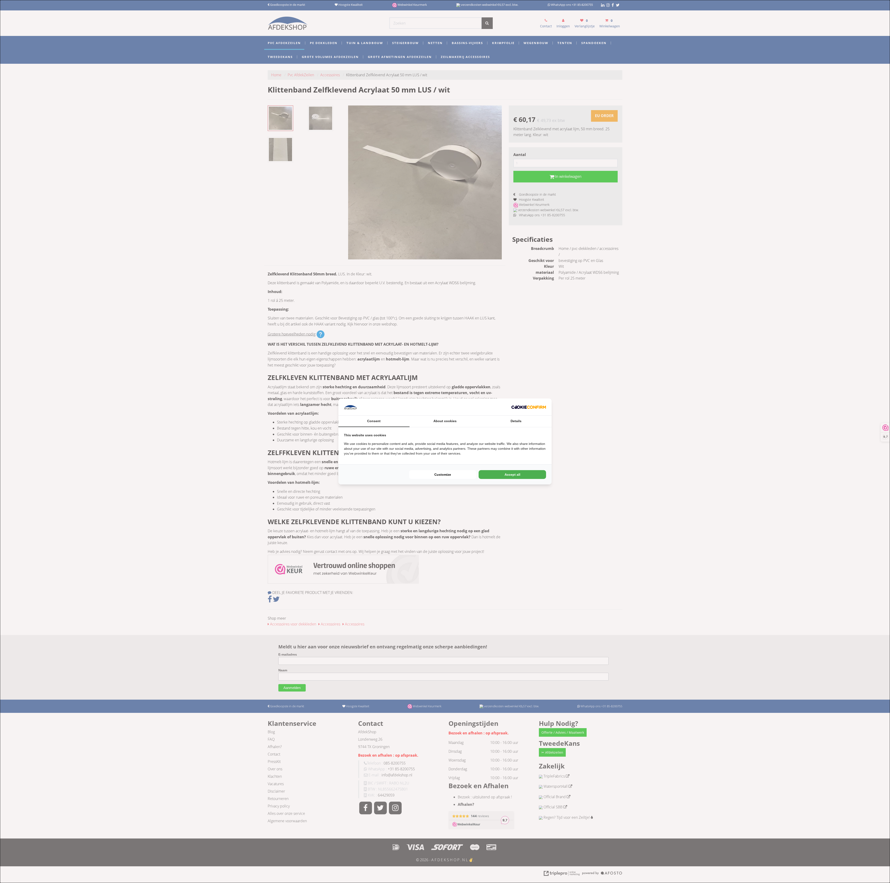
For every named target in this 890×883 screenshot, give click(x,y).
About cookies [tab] (445, 421)
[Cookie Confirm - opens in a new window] (528, 407)
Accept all (512, 474)
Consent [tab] (374, 421)
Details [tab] (516, 421)
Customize (442, 474)
